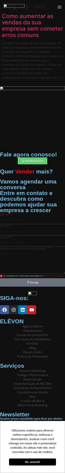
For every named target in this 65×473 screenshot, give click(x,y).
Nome (4, 214)
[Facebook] (4, 309)
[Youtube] (31, 309)
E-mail (5, 225)
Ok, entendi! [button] (32, 461)
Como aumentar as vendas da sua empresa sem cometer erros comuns (32, 25)
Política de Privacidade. (53, 275)
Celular (5, 237)
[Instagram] (13, 309)
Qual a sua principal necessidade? (24, 248)
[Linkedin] (22, 309)
